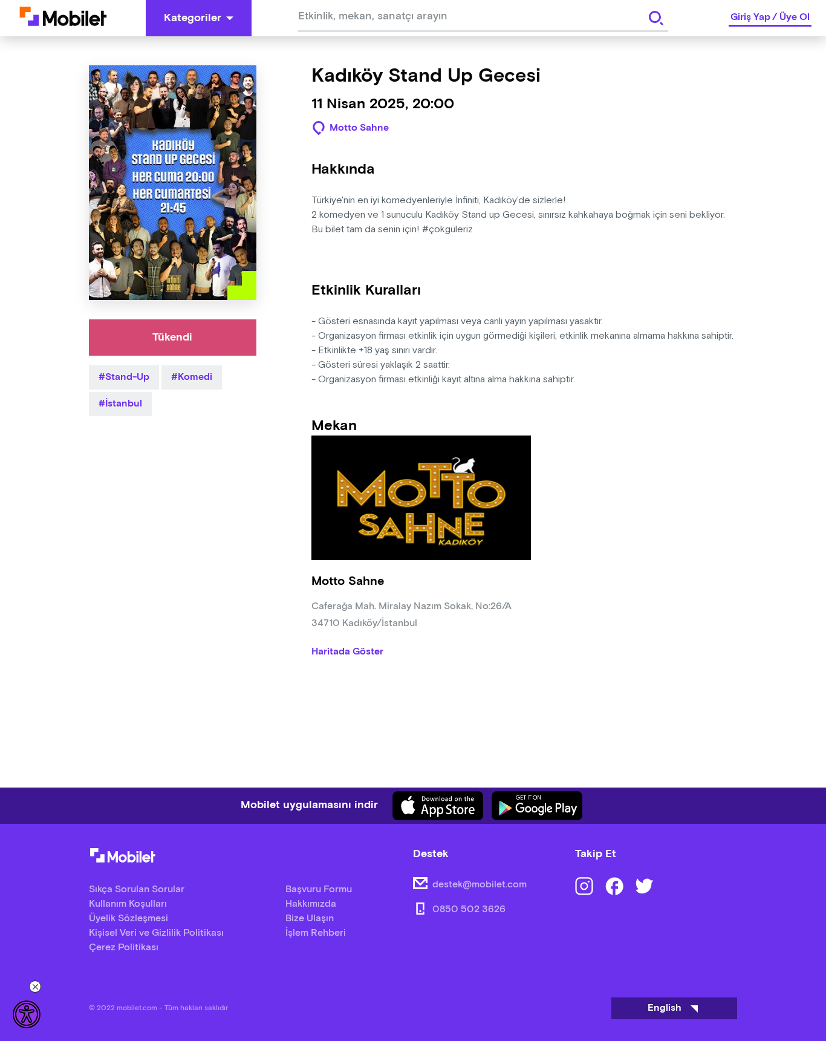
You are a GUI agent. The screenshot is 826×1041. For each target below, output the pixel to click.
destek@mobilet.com (479, 884)
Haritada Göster (347, 652)
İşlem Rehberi (315, 933)
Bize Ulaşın (309, 918)
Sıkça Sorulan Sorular (136, 889)
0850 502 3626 (469, 909)
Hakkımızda (310, 904)
